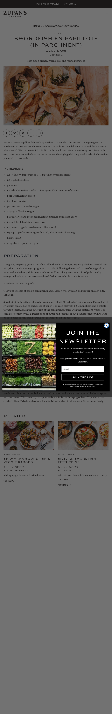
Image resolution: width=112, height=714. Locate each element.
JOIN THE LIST (82, 377)
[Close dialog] (107, 325)
